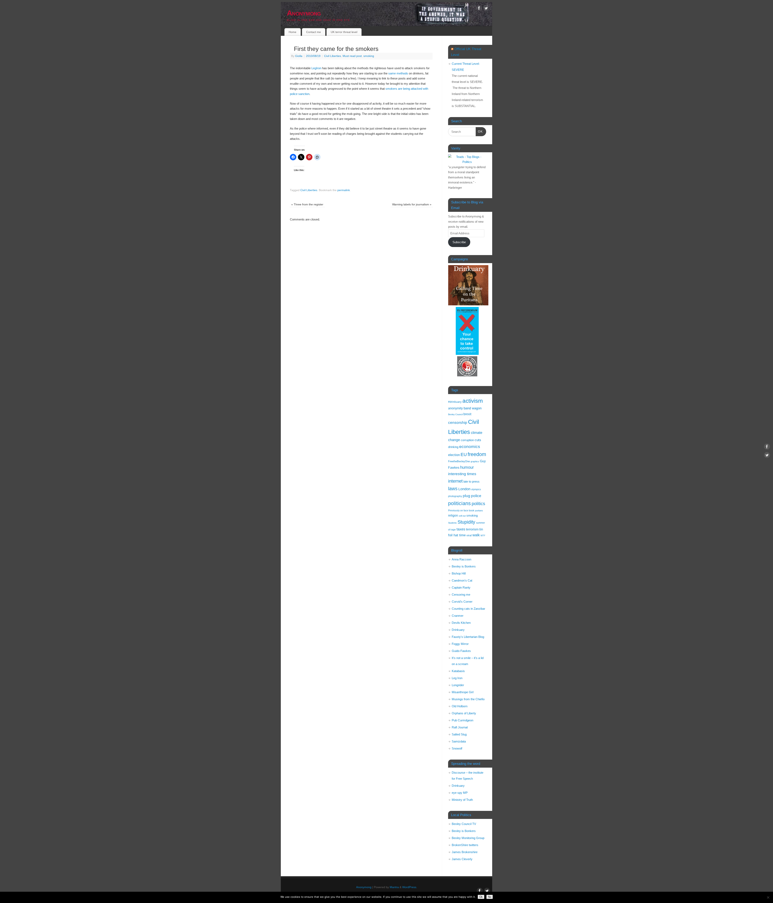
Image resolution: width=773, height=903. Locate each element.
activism (472, 401)
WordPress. (409, 887)
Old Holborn (459, 706)
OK (479, 131)
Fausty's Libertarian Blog (468, 636)
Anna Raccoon (461, 559)
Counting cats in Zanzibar (468, 608)
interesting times (462, 474)
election (454, 455)
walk (476, 535)
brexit (467, 414)
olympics (476, 489)
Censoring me (461, 594)
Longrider (458, 685)
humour (467, 467)
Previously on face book (461, 510)
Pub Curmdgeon (462, 720)
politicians (459, 503)
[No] (768, 897)
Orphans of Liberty (464, 713)
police (476, 496)
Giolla (298, 56)
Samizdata (459, 741)
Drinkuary (458, 629)
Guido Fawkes (461, 651)
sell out (462, 516)
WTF (483, 535)
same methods (398, 73)
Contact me (313, 32)
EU (464, 454)
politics (478, 503)
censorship (457, 422)
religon (453, 515)
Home (292, 32)
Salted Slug (459, 734)
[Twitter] (486, 9)
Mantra (394, 887)
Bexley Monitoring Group (468, 838)
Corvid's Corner (462, 601)
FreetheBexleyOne (459, 461)
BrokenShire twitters (465, 845)
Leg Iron (457, 678)
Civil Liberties (332, 56)
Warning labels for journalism (411, 204)
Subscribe (459, 242)
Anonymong (304, 13)
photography (455, 496)
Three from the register (307, 204)
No (489, 896)
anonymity (455, 408)
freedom (477, 454)
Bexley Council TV (464, 824)
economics (469, 446)
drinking (453, 447)
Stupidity (466, 522)
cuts (478, 440)
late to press (471, 481)
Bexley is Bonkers (464, 566)
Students (452, 523)
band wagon (473, 408)
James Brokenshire (464, 852)
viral (469, 535)
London (464, 489)
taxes (461, 529)
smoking (368, 56)
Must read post (352, 56)
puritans (479, 510)
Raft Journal (460, 727)
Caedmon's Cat (462, 580)
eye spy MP (460, 792)
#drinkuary (455, 401)
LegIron (316, 68)
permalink (343, 190)
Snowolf (457, 748)
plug (466, 496)
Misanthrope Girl (462, 692)
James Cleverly (462, 859)
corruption (467, 440)
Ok (481, 896)
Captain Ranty (461, 587)
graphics (475, 461)
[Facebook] (479, 9)
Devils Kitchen (461, 622)
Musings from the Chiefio (468, 699)
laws (453, 488)
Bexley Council (455, 414)
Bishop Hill (459, 573)
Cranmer (457, 615)
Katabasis (458, 671)
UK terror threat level (344, 32)
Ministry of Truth (462, 799)
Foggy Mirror (460, 644)
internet (455, 481)
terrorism (472, 529)
